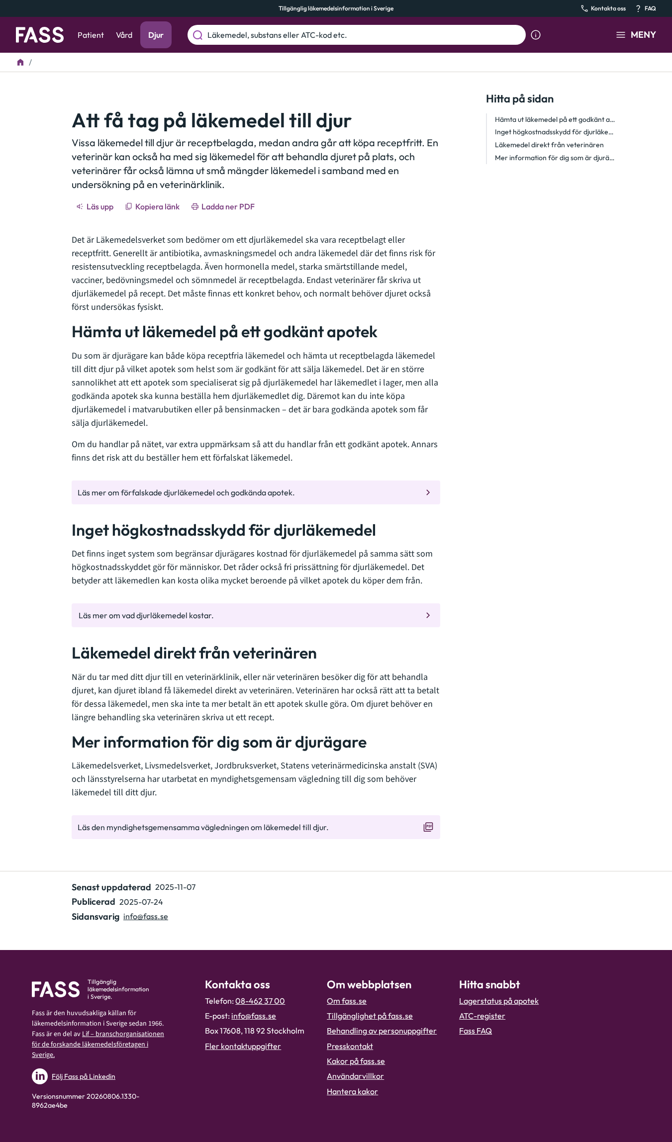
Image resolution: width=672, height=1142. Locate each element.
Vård (124, 35)
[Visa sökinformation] (536, 35)
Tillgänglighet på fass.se (370, 1016)
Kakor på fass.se (356, 1061)
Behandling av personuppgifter (382, 1031)
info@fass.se (145, 916)
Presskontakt (350, 1046)
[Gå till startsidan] (40, 35)
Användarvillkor (355, 1076)
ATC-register (482, 1016)
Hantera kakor (352, 1091)
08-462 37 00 (260, 1001)
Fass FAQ (475, 1031)
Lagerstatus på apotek (499, 1001)
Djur (156, 35)
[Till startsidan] (20, 62)
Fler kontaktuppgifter (243, 1046)
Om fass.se (347, 1001)
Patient (91, 35)
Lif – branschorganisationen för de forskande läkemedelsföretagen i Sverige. (98, 1044)
